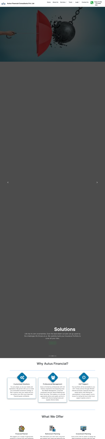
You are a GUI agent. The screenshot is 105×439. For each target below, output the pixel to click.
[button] (8, 182)
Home (49, 2)
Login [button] (77, 2)
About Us (56, 2)
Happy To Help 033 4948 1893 (98, 3)
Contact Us (85, 2)
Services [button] (63, 2)
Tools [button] (70, 2)
